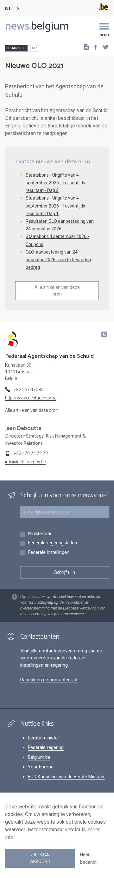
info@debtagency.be (25, 461)
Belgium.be (39, 757)
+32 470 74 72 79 (31, 453)
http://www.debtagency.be (30, 397)
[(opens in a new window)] (93, 47)
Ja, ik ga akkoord (40, 858)
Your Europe (41, 767)
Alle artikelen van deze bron (57, 290)
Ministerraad (40, 534)
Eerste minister (43, 738)
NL (8, 8)
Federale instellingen (48, 552)
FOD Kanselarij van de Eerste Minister (66, 776)
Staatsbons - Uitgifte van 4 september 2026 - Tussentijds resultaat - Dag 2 (55, 183)
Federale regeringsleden (52, 543)
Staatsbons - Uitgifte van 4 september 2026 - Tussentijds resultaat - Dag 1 (55, 205)
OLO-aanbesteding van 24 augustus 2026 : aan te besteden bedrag (58, 259)
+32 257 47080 (28, 389)
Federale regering (46, 747)
